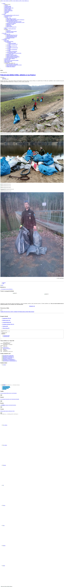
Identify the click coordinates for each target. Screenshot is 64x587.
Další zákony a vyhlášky (10, 24)
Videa (5, 13)
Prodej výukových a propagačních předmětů (11, 60)
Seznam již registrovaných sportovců (12, 55)
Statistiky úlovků (7, 38)
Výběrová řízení (7, 62)
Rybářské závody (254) (6, 320)
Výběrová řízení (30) (5, 328)
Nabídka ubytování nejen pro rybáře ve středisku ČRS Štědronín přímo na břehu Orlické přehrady (17, 311)
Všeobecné (6, 5)
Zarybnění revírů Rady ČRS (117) (8, 324)
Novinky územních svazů (8, 10)
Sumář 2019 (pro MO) (10, 32)
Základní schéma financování (11, 65)
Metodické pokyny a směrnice (11, 23)
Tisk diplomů (8, 30)
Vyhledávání (6, 12)
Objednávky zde (32, 306)
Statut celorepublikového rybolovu (11, 20)
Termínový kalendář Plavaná (12, 44)
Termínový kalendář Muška (12, 51)
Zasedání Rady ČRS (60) (6, 318)
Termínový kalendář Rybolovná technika (14, 53)
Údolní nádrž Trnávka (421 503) (11, 36)
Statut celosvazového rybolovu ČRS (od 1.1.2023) (16, 22)
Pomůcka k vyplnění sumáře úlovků (10, 28)
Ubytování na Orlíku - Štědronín (9, 58)
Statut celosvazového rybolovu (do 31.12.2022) (13, 21)
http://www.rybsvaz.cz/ (6, 348)
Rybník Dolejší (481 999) (10, 37)
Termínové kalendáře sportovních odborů (12, 56)
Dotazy (5, 27)
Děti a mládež (6, 40)
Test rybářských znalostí (8, 16)
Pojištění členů (8, 25)
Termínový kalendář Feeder (12, 45)
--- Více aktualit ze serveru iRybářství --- (6, 289)
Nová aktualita (6, 11)
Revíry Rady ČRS (7, 34)
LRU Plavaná (8, 42)
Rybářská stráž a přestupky (10, 66)
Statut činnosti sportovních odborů (11, 57)
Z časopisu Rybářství (7, 6)
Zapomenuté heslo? (6, 336)
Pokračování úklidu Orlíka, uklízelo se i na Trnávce (18, 75)
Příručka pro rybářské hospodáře (11, 31)
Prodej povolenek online (8, 61)
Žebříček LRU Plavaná (12, 43)
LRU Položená (8, 46)
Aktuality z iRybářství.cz (8, 9)
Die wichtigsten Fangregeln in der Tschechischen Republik (9, 399)
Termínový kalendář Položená (13, 47)
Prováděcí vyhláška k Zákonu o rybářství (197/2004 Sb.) (15, 19)
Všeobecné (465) (5, 326)
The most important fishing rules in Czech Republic (8, 393)
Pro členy (3, 14)
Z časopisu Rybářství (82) (6, 322)
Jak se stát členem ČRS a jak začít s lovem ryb (11, 15)
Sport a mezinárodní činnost (8, 41)
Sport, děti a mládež (7, 8)
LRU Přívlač (8, 48)
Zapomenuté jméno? (6, 335)
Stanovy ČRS (8, 17)
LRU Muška (8, 50)
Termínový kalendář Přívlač (12, 49)
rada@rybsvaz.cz (6, 347)
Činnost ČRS (4, 39)
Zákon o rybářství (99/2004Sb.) (11, 18)
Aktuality (3, 3)
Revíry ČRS (4, 33)
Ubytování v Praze (7, 59)
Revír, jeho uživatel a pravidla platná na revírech (14, 64)
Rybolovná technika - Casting (11, 52)
